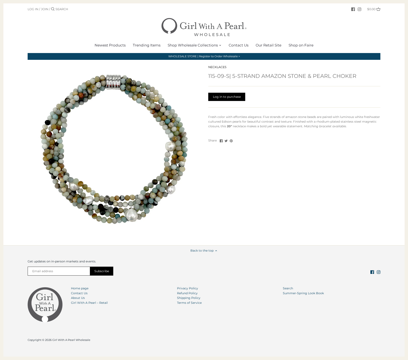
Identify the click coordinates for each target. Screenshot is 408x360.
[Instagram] (359, 9)
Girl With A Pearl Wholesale (71, 340)
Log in (33, 9)
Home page (79, 288)
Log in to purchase (227, 97)
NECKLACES (217, 67)
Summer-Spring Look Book (303, 293)
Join (44, 9)
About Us (78, 298)
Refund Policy (187, 293)
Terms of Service (189, 303)
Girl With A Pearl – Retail (89, 303)
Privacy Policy (187, 288)
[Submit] (53, 9)
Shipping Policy (188, 298)
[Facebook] (353, 9)
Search (288, 288)
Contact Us (79, 293)
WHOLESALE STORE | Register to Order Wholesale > (204, 56)
